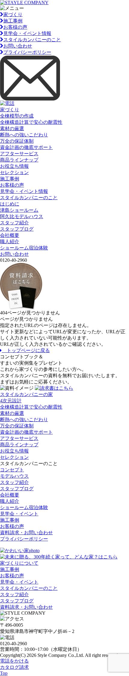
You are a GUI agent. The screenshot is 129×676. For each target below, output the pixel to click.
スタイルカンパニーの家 (26, 394)
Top (4, 673)
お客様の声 (15, 27)
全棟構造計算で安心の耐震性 (31, 122)
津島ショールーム (19, 210)
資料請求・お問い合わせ (26, 532)
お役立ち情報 (14, 166)
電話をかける (14, 660)
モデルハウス (14, 476)
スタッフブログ (17, 229)
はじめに (9, 203)
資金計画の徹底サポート (26, 147)
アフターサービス (19, 153)
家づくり (12, 14)
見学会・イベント (19, 513)
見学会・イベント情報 (27, 33)
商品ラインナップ (19, 159)
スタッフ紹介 (14, 222)
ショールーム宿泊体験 (24, 247)
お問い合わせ (17, 45)
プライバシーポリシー (27, 52)
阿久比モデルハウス (21, 216)
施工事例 (12, 20)
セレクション (14, 172)
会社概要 (9, 235)
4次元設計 (11, 400)
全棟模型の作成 (17, 115)
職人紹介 (9, 241)
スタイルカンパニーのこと (32, 39)
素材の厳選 (12, 128)
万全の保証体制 (17, 141)
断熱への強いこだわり (24, 134)
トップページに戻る (26, 350)
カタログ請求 (14, 667)
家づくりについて (19, 563)
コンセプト (12, 469)
